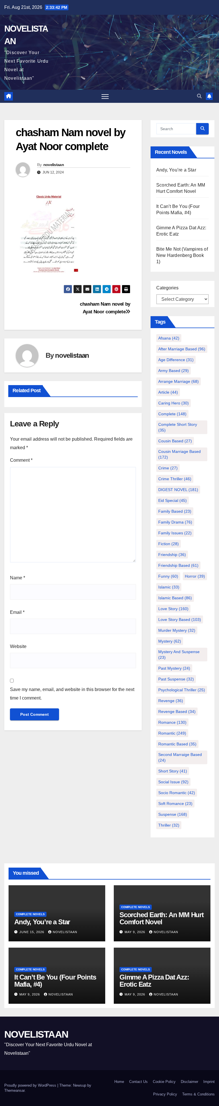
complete (172, 414)
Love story (173, 608)
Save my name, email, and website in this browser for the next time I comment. (72, 693)
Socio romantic (176, 792)
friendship (172, 554)
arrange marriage (178, 381)
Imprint (209, 1082)
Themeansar (14, 1090)
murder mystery (176, 630)
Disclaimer (189, 1082)
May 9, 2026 (135, 932)
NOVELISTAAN (36, 1034)
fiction (168, 543)
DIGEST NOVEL (178, 489)
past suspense (176, 679)
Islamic (168, 587)
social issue (173, 782)
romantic (172, 733)
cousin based (175, 441)
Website (18, 646)
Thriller (168, 825)
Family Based (174, 511)
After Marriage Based (181, 349)
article (168, 392)
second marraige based (180, 757)
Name (17, 577)
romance (172, 722)
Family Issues (175, 533)
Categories (167, 287)
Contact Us (138, 1082)
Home (119, 1082)
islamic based (175, 598)
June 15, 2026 (32, 932)
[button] (199, 96)
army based (173, 370)
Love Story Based (179, 619)
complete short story (177, 427)
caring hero (173, 403)
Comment (21, 460)
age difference (176, 359)
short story (172, 771)
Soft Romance (175, 803)
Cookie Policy (164, 1082)
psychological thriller (181, 690)
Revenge (170, 700)
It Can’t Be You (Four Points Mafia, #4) (55, 980)
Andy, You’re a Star (176, 169)
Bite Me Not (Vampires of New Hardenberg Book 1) (182, 255)
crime (168, 468)
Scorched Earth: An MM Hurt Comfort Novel (161, 918)
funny (168, 576)
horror (195, 576)
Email (17, 612)
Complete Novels (30, 914)
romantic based (177, 744)
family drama (175, 522)
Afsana (168, 338)
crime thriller (174, 479)
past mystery (174, 668)
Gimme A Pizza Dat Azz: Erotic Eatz (154, 980)
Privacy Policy (165, 1094)
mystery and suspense (179, 654)
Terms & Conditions (198, 1094)
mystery (169, 641)
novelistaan (53, 164)
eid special (172, 500)
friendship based (178, 565)
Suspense (172, 814)
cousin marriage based (179, 454)
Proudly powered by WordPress (30, 1085)
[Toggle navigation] (105, 96)
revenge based (177, 711)
